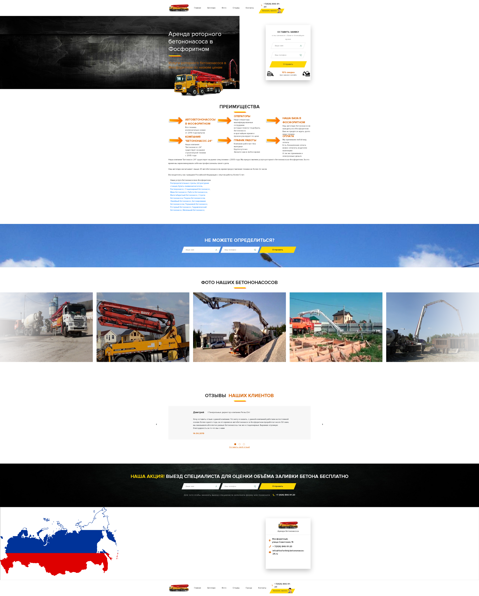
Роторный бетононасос (180, 207)
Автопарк (211, 8)
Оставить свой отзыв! (239, 447)
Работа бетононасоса (197, 192)
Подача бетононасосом (194, 198)
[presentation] (75, 329)
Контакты (250, 8)
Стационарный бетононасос (197, 189)
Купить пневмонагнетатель (190, 186)
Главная (197, 8)
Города (249, 588)
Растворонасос (177, 189)
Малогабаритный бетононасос (184, 195)
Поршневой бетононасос (196, 204)
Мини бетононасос (178, 192)
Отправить (288, 64)
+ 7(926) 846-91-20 (282, 546)
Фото (224, 8)
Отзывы (236, 8)
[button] (235, 444)
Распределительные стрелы (183, 183)
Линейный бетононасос (180, 201)
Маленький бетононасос (194, 210)
